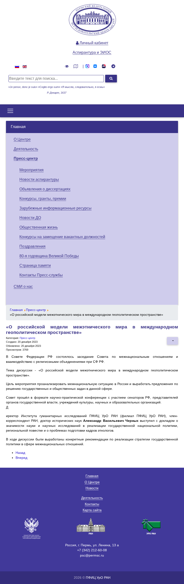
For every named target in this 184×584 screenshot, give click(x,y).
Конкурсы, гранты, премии (42, 199)
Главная (18, 127)
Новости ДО (30, 218)
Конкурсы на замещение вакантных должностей (62, 237)
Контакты (92, 504)
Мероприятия (31, 170)
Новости (92, 488)
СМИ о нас (23, 286)
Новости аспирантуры (39, 179)
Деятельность (26, 149)
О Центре (22, 139)
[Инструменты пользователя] (172, 341)
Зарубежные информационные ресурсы (55, 208)
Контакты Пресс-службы (41, 275)
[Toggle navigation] (10, 110)
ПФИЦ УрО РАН (98, 577)
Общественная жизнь (38, 227)
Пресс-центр (26, 158)
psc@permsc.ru (92, 555)
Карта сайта (92, 510)
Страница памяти (35, 265)
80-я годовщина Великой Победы (49, 256)
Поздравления (32, 246)
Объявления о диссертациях (44, 189)
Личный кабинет (93, 43)
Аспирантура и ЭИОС (92, 52)
